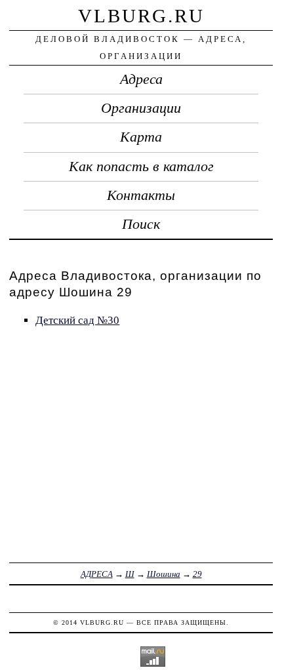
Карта (141, 137)
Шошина (163, 574)
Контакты (141, 195)
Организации (141, 108)
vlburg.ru (141, 15)
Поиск (141, 224)
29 (197, 574)
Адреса (141, 79)
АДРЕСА (97, 574)
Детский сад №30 (77, 320)
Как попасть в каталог (141, 166)
